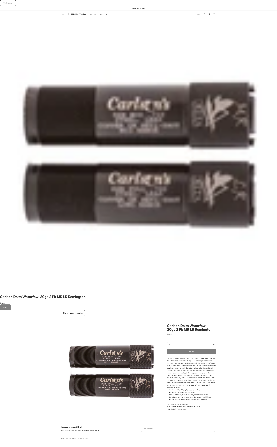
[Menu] (63, 14)
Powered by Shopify (83, 438)
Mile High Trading (71, 438)
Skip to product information (73, 313)
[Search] (68, 14)
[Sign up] (213, 429)
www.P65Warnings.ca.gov (176, 409)
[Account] (209, 14)
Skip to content (8, 3)
